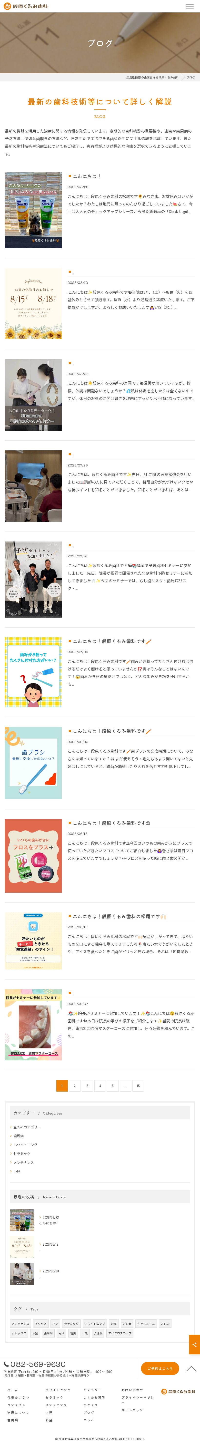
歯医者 (127, 1323)
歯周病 (18, 1135)
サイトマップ (132, 1410)
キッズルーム (146, 1323)
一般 (85, 1333)
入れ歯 (165, 1323)
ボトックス (19, 1333)
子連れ (98, 1333)
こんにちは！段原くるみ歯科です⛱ (111, 822)
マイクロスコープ (119, 1333)
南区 (61, 1333)
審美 (73, 1333)
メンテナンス (23, 1162)
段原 (114, 1323)
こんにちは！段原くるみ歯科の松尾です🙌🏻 (119, 916)
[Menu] (189, 6)
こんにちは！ (87, 176)
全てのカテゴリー (27, 1126)
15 (138, 1085)
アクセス (41, 1323)
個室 (35, 1333)
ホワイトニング (25, 1144)
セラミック (21, 1153)
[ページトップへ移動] (191, 1368)
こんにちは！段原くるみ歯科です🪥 (112, 641)
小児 (16, 1171)
